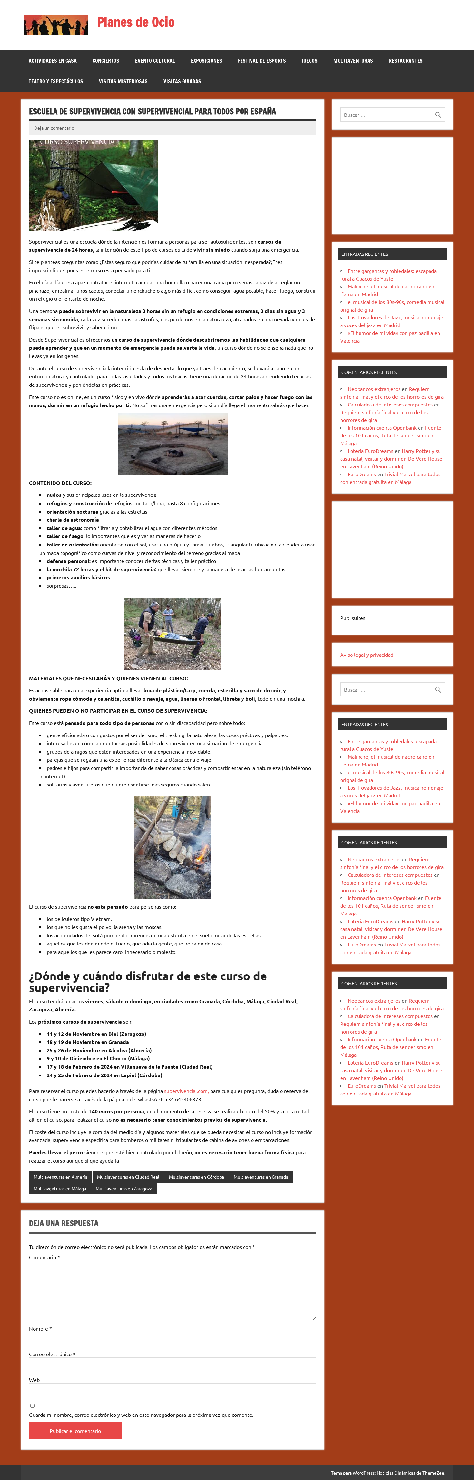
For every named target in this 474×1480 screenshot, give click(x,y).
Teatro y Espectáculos (56, 81)
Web (34, 1379)
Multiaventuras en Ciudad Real (128, 1177)
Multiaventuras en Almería (60, 1177)
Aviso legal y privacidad (366, 654)
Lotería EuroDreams (370, 450)
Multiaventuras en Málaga (60, 1188)
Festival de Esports (262, 60)
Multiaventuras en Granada (261, 1177)
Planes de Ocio (136, 22)
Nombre (40, 1328)
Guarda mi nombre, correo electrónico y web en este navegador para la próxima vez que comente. (141, 1414)
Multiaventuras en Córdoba (196, 1177)
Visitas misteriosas (123, 81)
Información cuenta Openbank (382, 427)
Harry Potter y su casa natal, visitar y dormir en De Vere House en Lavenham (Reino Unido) (391, 458)
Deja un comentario (54, 128)
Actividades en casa (53, 60)
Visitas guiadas (182, 81)
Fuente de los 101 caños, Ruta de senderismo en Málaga (390, 435)
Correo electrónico (52, 1353)
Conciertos (106, 60)
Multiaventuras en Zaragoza (124, 1188)
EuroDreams (362, 474)
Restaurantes (406, 60)
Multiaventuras (353, 60)
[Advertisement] (392, 185)
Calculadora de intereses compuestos (390, 404)
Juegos (310, 60)
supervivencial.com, (186, 1090)
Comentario (44, 1257)
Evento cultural (155, 60)
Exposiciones (206, 60)
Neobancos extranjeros (374, 388)
